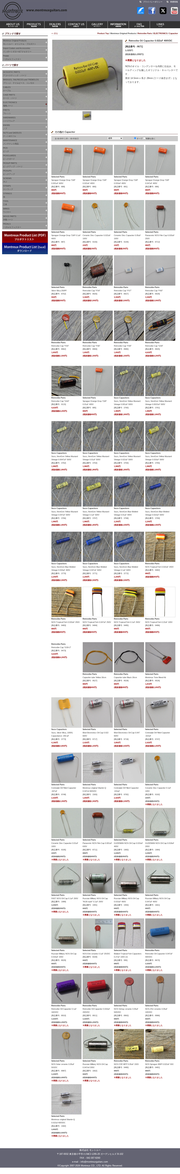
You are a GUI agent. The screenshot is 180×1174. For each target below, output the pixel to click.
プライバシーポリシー (152, 2)
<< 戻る (54, 33)
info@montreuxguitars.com (94, 1161)
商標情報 (174, 2)
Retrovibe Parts (145, 33)
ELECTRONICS (160, 33)
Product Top (103, 33)
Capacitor (173, 33)
